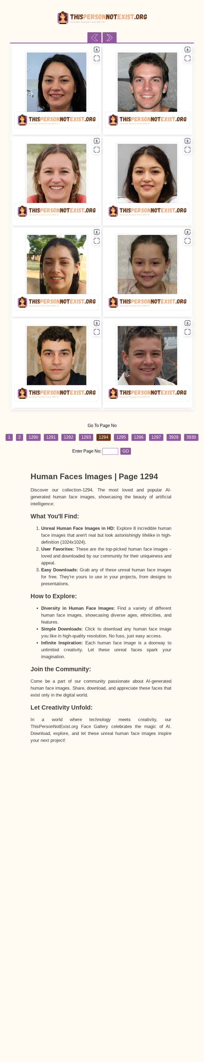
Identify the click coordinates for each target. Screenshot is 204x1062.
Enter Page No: (87, 451)
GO (125, 451)
